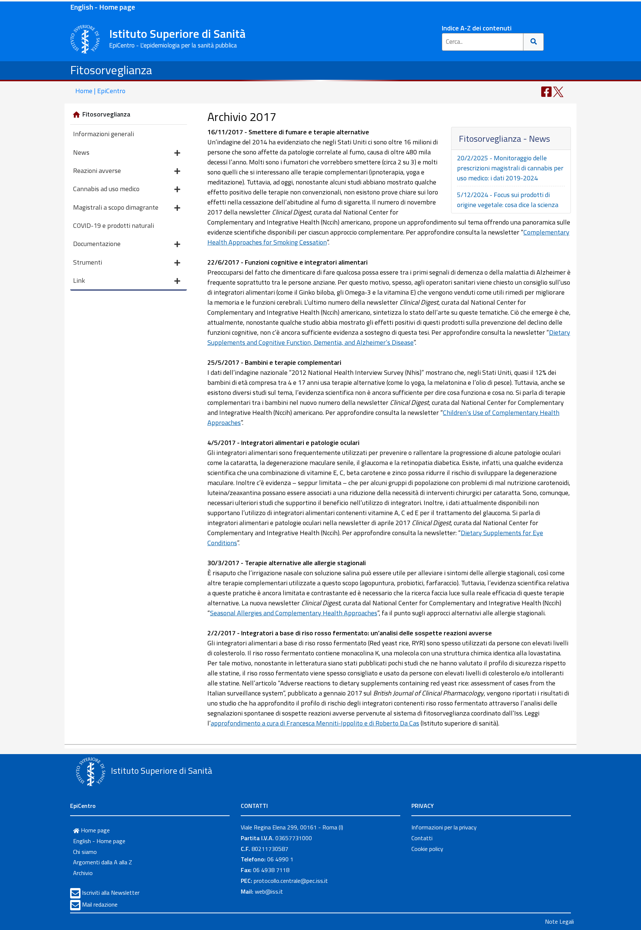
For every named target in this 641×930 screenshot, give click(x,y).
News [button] (81, 152)
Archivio (83, 872)
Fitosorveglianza (111, 70)
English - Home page (102, 7)
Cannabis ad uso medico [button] (106, 189)
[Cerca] (533, 42)
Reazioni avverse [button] (97, 171)
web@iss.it (269, 891)
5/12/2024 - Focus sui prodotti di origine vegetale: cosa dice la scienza (507, 200)
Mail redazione (100, 904)
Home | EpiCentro (100, 91)
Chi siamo (85, 851)
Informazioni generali (103, 134)
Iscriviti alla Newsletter (110, 892)
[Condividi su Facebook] (546, 91)
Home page (94, 830)
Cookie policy (427, 848)
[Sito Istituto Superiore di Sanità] (90, 771)
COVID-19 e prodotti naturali (113, 225)
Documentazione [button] (97, 244)
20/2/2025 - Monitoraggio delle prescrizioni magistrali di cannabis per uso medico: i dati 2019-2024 (510, 168)
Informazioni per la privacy (444, 827)
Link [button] (79, 280)
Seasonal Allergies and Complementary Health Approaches (293, 613)
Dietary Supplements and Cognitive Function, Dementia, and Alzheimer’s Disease (388, 337)
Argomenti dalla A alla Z (102, 862)
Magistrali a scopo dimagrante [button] (115, 207)
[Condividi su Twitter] (558, 91)
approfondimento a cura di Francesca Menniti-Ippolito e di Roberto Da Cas (315, 723)
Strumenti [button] (87, 262)
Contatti (422, 838)
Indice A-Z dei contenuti (477, 28)
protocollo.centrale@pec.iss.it (291, 880)
